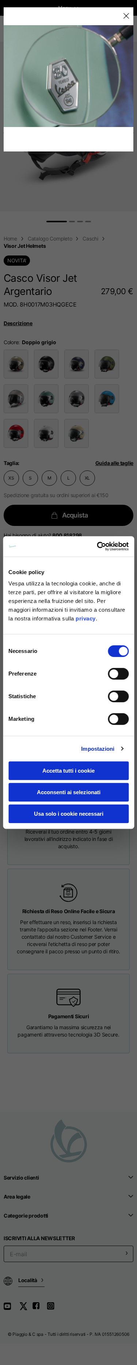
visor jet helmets (25, 246)
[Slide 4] (88, 221)
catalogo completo (50, 238)
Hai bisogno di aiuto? (43, 535)
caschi (90, 238)
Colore (11, 342)
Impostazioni (97, 749)
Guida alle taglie (114, 463)
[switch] (118, 674)
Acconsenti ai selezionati (68, 792)
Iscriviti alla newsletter (39, 1238)
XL (87, 478)
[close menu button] (125, 16)
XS (11, 478)
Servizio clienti (21, 1177)
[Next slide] (133, 132)
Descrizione (18, 323)
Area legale (17, 1196)
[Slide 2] (72, 221)
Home (10, 238)
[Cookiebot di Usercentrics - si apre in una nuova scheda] (97, 546)
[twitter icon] (26, 1308)
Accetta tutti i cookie (68, 771)
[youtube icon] (12, 1308)
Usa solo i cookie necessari (68, 814)
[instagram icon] (53, 1308)
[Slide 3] (80, 221)
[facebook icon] (39, 1308)
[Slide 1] (56, 221)
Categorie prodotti (26, 1215)
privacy (86, 618)
